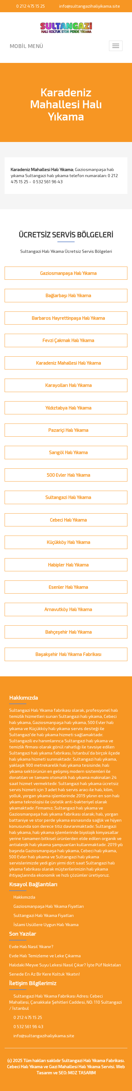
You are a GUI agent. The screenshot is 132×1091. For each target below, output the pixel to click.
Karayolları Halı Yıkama (68, 385)
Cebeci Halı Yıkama (68, 519)
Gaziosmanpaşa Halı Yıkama (68, 273)
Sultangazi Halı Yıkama (68, 497)
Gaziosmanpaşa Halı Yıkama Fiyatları (48, 906)
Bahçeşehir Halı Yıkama (68, 632)
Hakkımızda (24, 897)
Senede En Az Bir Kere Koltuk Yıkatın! (44, 973)
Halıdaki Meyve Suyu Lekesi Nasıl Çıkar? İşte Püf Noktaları (65, 964)
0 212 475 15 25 (30, 6)
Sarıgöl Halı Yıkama (68, 452)
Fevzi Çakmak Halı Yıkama (67, 340)
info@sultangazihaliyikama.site (89, 6)
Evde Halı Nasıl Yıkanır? (31, 946)
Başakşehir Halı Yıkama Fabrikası (67, 654)
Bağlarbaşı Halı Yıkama (68, 295)
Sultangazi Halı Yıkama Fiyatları (43, 915)
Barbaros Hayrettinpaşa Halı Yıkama (68, 318)
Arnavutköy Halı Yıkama (68, 609)
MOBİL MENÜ (26, 45)
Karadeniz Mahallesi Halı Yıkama (68, 362)
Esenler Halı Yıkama (68, 587)
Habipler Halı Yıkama (68, 564)
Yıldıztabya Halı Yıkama (68, 407)
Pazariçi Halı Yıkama (67, 430)
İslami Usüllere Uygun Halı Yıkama (46, 924)
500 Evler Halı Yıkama (68, 475)
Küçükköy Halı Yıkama (68, 542)
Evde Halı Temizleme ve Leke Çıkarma (45, 955)
